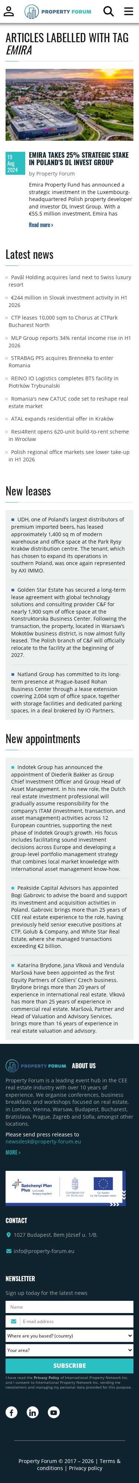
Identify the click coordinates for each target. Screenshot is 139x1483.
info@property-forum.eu (44, 1251)
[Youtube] (54, 1412)
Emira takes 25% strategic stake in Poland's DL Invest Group (79, 158)
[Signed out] (9, 14)
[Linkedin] (33, 1412)
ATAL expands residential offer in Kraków (62, 418)
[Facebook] (11, 1412)
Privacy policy (85, 1468)
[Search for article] (108, 13)
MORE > (13, 1152)
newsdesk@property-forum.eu (43, 1141)
